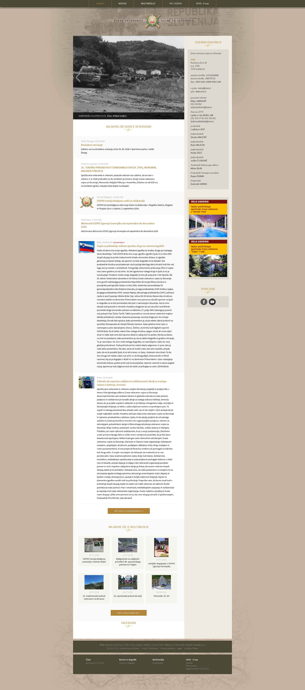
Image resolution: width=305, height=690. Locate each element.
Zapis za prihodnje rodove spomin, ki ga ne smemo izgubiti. (136, 306)
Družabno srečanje (117, 148)
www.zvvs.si (201, 91)
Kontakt (189, 663)
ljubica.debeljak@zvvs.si (202, 121)
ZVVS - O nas (202, 3)
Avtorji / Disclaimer (150, 648)
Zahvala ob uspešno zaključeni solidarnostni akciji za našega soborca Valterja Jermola (135, 439)
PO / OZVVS (176, 3)
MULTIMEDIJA (148, 3)
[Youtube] (212, 301)
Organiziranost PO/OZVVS (197, 668)
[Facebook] (203, 301)
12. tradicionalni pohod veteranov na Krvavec (94, 597)
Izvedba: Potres (191, 648)
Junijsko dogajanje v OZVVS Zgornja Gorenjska (161, 565)
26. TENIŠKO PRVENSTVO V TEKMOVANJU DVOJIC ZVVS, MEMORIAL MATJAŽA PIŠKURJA (119, 176)
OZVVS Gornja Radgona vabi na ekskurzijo (135, 204)
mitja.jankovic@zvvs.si (201, 107)
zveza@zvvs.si (204, 88)
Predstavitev (191, 665)
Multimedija (157, 663)
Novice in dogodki (127, 663)
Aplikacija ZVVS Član (95, 663)
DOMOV (100, 3)
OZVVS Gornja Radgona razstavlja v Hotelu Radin (94, 560)
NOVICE (123, 3)
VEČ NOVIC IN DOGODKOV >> (128, 511)
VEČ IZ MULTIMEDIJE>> (128, 612)
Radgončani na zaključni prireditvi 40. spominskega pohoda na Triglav (128, 561)
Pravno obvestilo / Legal (171, 648)
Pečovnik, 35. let (161, 595)
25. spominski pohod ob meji (128, 595)
